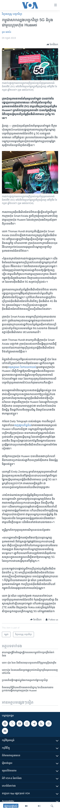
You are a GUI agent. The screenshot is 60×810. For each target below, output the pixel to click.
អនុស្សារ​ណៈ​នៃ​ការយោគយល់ (22, 367)
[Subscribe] (5, 731)
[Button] (52, 45)
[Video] (26, 806)
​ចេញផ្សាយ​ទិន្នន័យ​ (22, 425)
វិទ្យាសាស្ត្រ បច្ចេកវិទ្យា (12, 14)
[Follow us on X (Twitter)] (12, 724)
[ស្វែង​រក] (52, 806)
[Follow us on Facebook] (5, 724)
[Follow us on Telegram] (34, 724)
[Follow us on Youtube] (19, 724)
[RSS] (41, 724)
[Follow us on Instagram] (27, 724)
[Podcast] (48, 724)
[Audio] (39, 806)
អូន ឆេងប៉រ (6, 32)
